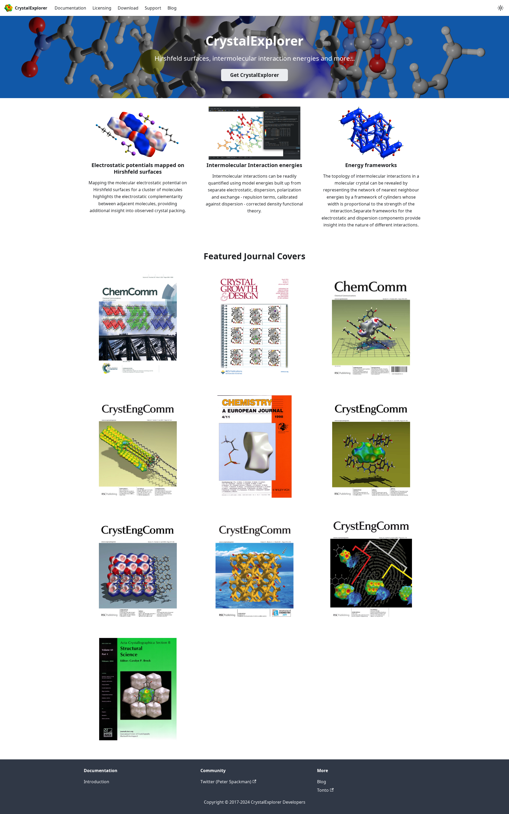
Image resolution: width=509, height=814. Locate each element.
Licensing (102, 8)
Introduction (96, 782)
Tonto (323, 790)
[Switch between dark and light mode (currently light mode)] (500, 8)
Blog (172, 8)
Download (128, 8)
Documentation (70, 8)
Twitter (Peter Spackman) (225, 782)
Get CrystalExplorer (254, 75)
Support (153, 8)
